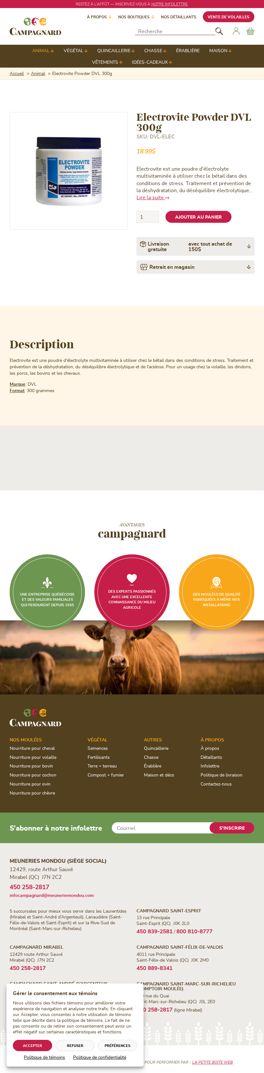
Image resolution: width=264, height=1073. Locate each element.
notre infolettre (169, 4)
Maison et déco (159, 774)
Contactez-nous (216, 783)
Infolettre (210, 765)
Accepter (32, 1045)
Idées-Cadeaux (150, 62)
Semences (98, 748)
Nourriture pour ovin (30, 783)
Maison (218, 50)
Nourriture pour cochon (33, 774)
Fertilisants (99, 757)
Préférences (117, 1045)
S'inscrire (232, 828)
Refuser (75, 1045)
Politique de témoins (44, 1057)
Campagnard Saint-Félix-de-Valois (180, 947)
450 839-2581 (155, 931)
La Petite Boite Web (212, 1062)
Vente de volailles (229, 16)
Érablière (188, 50)
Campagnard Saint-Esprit (169, 910)
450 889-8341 (155, 968)
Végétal (73, 50)
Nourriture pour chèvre (32, 792)
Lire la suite (151, 197)
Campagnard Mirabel (36, 947)
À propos (97, 16)
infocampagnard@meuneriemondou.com (52, 895)
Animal (41, 50)
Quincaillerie (113, 50)
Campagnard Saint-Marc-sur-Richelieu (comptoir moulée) (186, 986)
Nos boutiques (134, 16)
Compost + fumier (106, 774)
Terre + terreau (102, 765)
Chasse (153, 50)
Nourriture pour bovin (31, 765)
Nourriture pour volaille (33, 757)
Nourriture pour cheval (32, 748)
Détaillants (211, 757)
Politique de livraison (221, 774)
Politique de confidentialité (99, 1057)
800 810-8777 (194, 931)
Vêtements (105, 62)
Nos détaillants (178, 16)
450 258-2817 (29, 886)
